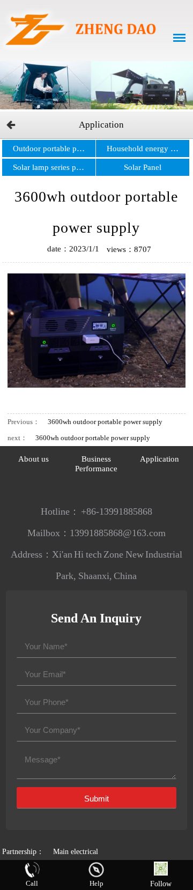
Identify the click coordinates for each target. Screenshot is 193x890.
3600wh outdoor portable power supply (105, 422)
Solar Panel (142, 167)
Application (101, 125)
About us (33, 459)
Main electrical (75, 852)
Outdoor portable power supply (54, 148)
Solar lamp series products (54, 167)
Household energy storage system (148, 148)
